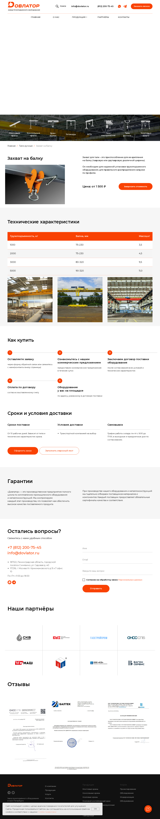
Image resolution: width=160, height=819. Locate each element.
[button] (141, 6)
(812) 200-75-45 (106, 6)
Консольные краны (91, 793)
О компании (50, 786)
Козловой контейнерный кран (96, 801)
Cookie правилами (47, 812)
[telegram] (9, 792)
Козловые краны (90, 797)
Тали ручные (26, 146)
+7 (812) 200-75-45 (24, 547)
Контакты (49, 798)
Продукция (50, 790)
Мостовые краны (90, 789)
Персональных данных (130, 580)
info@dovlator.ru (80, 6)
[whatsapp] (13, 792)
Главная (12, 146)
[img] (24, 6)
